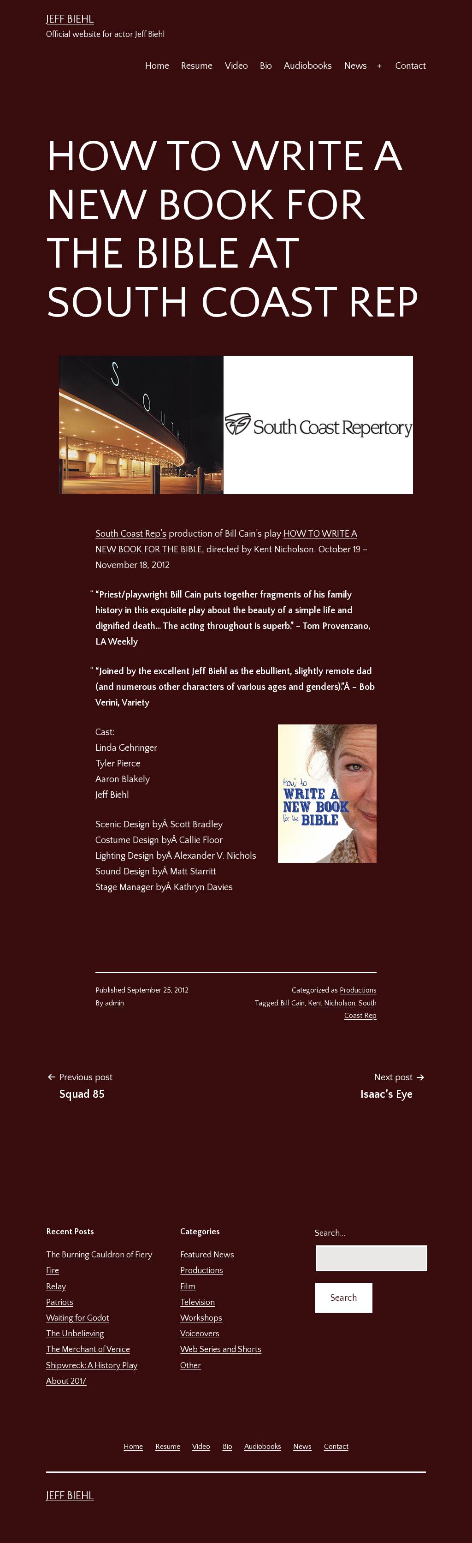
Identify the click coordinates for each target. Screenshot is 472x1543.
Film (187, 1287)
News (355, 66)
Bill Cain (292, 1003)
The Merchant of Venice (88, 1349)
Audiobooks (308, 66)
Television (197, 1302)
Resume (196, 66)
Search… (330, 1233)
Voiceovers (199, 1334)
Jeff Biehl (70, 19)
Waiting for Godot (77, 1318)
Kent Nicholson (331, 1003)
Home (157, 66)
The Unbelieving (75, 1334)
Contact (410, 66)
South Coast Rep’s (130, 534)
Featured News (207, 1255)
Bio (266, 66)
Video (236, 66)
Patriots (59, 1302)
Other (190, 1365)
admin (114, 1003)
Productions (358, 990)
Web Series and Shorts (220, 1349)
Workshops (201, 1318)
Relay (56, 1287)
